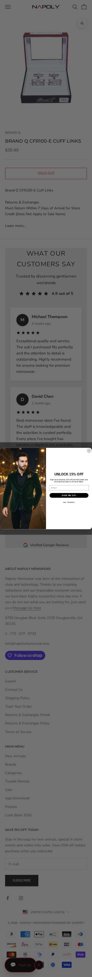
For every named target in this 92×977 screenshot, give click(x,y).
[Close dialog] (89, 450)
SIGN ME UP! (69, 495)
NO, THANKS (69, 502)
